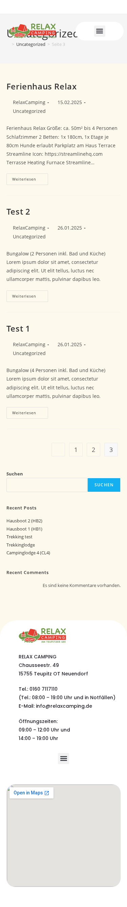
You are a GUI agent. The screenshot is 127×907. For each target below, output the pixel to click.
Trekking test (19, 537)
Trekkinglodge (20, 545)
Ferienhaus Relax (41, 86)
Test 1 (18, 328)
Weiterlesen (30, 177)
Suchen (14, 474)
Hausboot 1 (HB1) (24, 529)
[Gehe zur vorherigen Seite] (58, 449)
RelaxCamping (29, 102)
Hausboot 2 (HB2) (24, 521)
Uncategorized (29, 111)
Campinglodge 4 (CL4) (28, 553)
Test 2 (18, 211)
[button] (99, 31)
